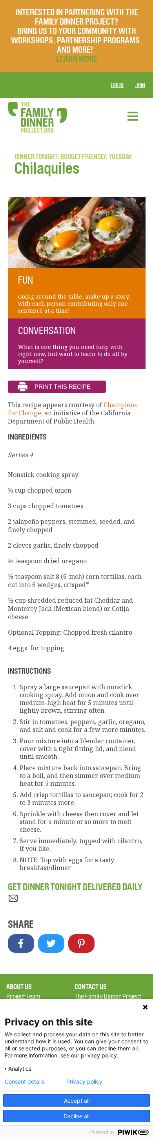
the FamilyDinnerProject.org (37, 117)
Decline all (76, 1116)
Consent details (24, 1081)
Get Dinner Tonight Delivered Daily (75, 886)
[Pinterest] (81, 943)
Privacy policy (84, 1081)
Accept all (76, 1100)
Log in (117, 85)
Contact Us (91, 986)
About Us (19, 986)
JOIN (140, 85)
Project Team (23, 997)
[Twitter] (51, 943)
